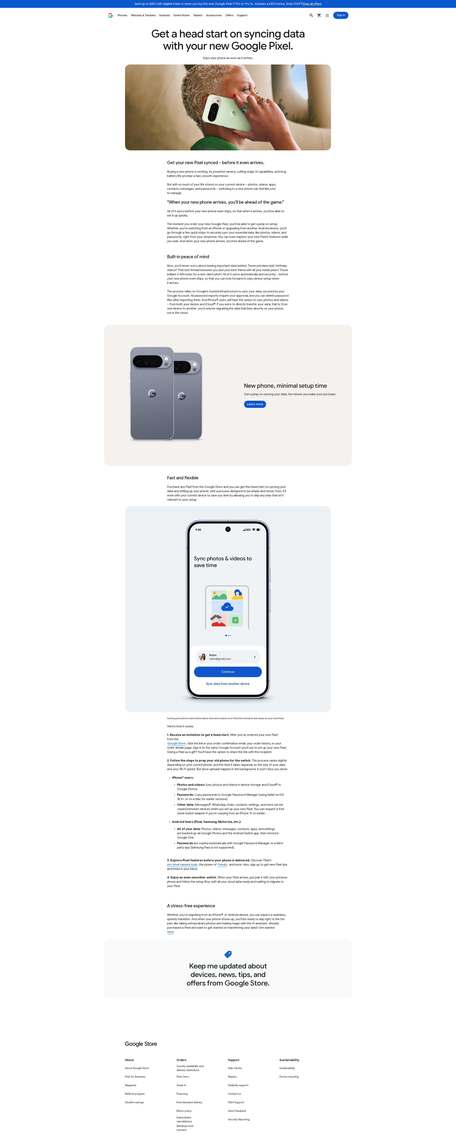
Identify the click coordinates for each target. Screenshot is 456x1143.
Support (242, 15)
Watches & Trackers (143, 15)
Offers (229, 15)
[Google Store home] (110, 15)
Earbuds (164, 15)
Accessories (214, 15)
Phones (122, 15)
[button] (311, 15)
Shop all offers (312, 4)
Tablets (198, 15)
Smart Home (181, 15)
